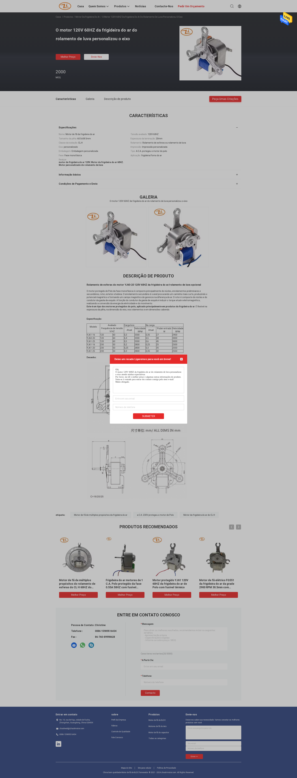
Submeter (148, 416)
